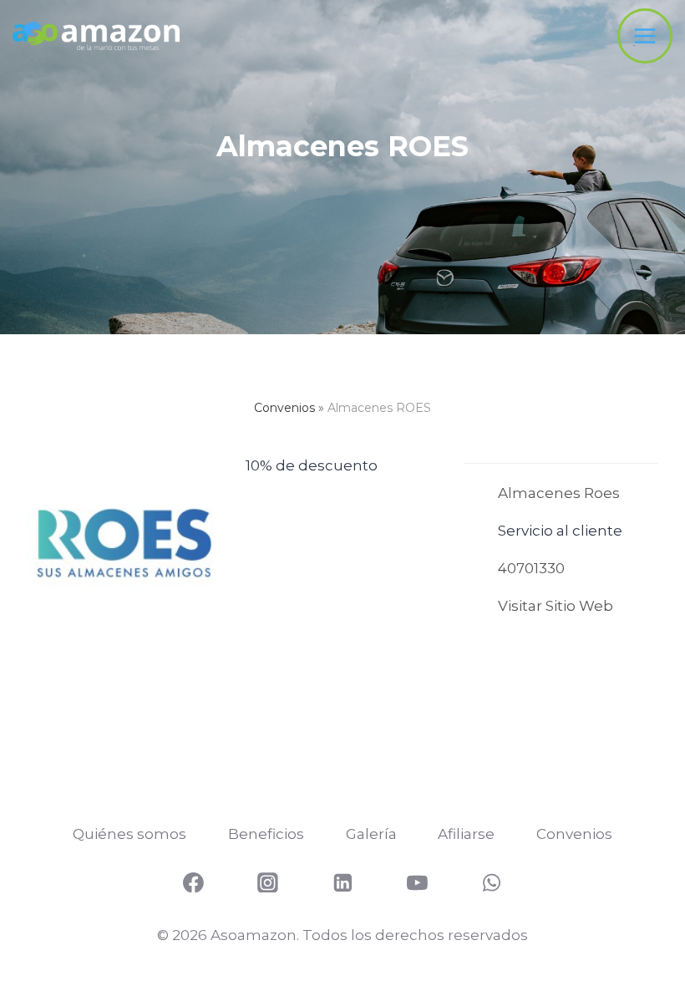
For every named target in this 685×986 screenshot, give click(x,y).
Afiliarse (466, 834)
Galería (371, 834)
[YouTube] (418, 882)
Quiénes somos (129, 834)
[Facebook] (194, 882)
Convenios (284, 407)
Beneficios (266, 834)
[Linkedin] (342, 882)
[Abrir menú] (644, 36)
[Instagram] (268, 882)
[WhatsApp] (492, 882)
